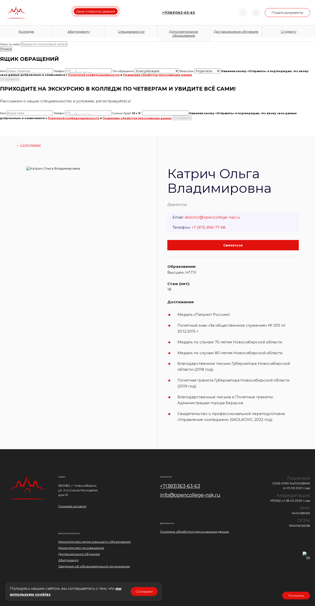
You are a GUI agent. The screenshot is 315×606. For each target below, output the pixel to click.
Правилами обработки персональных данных (157, 75)
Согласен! (144, 591)
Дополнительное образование (183, 33)
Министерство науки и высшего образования (94, 541)
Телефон (59, 71)
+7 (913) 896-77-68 (208, 227)
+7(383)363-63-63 (180, 486)
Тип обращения (123, 71)
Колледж (26, 31)
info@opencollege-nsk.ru (190, 495)
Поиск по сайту (10, 44)
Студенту (288, 31)
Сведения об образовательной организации (94, 566)
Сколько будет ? (126, 113)
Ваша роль (187, 71)
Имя (3, 71)
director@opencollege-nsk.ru (212, 217)
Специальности (131, 31)
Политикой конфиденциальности (94, 75)
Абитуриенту (78, 31)
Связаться (233, 245)
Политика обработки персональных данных (194, 531)
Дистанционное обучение (236, 31)
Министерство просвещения (81, 548)
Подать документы (287, 13)
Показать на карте (72, 506)
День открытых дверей (95, 11)
